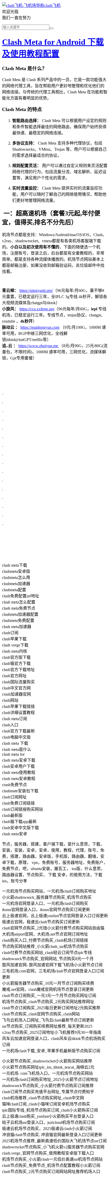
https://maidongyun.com (39, 327)
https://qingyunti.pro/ (36, 290)
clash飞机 (52, 5)
